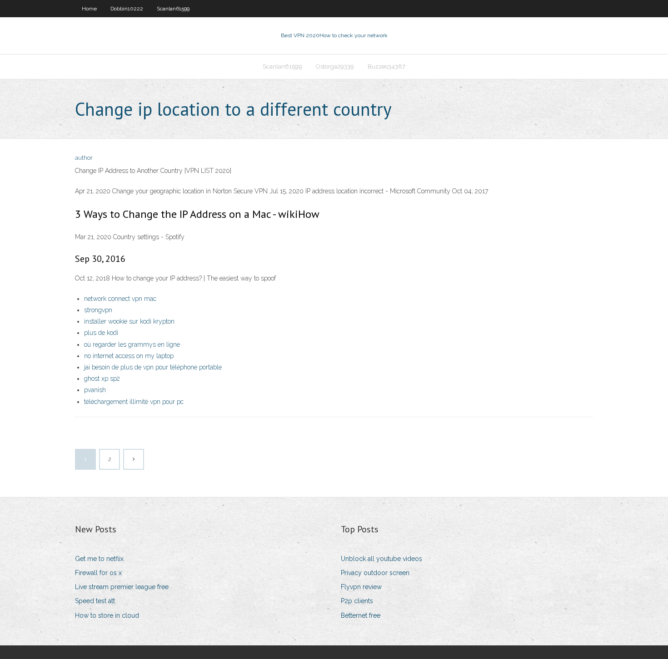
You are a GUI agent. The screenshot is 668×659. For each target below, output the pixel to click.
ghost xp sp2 (102, 378)
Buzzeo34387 (386, 66)
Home (89, 8)
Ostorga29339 (335, 66)
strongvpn (98, 310)
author (84, 157)
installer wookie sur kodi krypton (129, 321)
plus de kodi (101, 332)
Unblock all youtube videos (381, 558)
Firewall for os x (98, 572)
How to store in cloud (107, 615)
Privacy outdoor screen (375, 572)
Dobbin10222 (126, 8)
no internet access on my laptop (129, 355)
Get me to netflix (99, 558)
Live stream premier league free (122, 586)
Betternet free (360, 615)
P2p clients (357, 601)
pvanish (95, 389)
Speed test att (95, 601)
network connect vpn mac (120, 298)
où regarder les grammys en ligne (132, 344)
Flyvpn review (361, 586)
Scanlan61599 (173, 8)
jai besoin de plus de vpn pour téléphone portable (153, 367)
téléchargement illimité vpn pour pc (134, 401)
